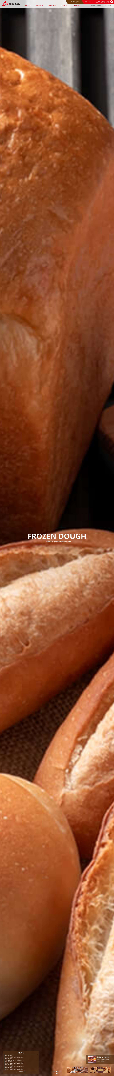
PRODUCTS (39, 5)
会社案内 (93, 5)
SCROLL (57, 1072)
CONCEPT (27, 5)
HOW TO (76, 5)
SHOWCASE (52, 5)
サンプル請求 (75, 2)
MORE (21, 1072)
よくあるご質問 (107, 5)
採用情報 (99, 5)
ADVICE (64, 5)
